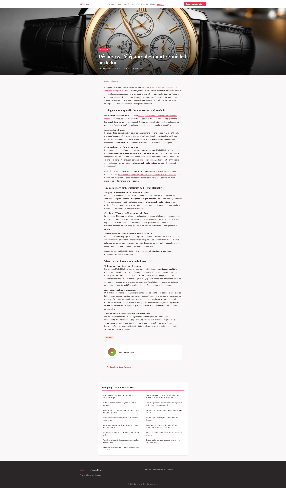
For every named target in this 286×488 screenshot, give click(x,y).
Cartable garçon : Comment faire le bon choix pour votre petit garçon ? (121, 411)
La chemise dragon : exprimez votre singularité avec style (121, 433)
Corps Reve (96, 470)
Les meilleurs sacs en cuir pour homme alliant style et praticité (121, 448)
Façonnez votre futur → (195, 4)
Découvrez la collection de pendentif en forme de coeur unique (120, 419)
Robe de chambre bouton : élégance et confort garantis (119, 404)
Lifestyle (144, 4)
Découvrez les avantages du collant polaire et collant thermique (119, 396)
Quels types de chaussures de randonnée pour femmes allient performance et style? (162, 426)
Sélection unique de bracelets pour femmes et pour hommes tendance (121, 426)
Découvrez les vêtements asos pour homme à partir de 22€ (164, 411)
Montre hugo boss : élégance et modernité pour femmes (162, 419)
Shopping (160, 4)
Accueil (112, 4)
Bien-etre (135, 4)
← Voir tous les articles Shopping (117, 367)
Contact (171, 469)
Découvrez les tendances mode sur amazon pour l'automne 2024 (163, 441)
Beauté (126, 4)
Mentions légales (159, 469)
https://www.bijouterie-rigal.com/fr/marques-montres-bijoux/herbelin (147, 174)
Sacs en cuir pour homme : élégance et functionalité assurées (164, 433)
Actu (119, 4)
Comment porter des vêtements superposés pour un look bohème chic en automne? (164, 404)
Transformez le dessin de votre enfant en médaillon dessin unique (121, 441)
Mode (152, 4)
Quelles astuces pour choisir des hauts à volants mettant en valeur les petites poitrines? (162, 396)
